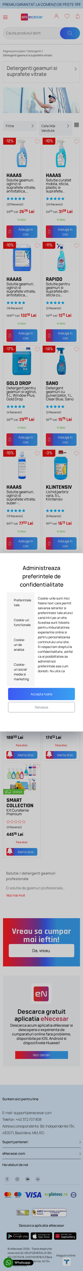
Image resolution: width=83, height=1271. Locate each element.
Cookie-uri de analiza (19, 645)
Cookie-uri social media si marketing (21, 671)
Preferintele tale (22, 602)
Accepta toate (41, 694)
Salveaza (41, 707)
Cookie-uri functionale (22, 622)
